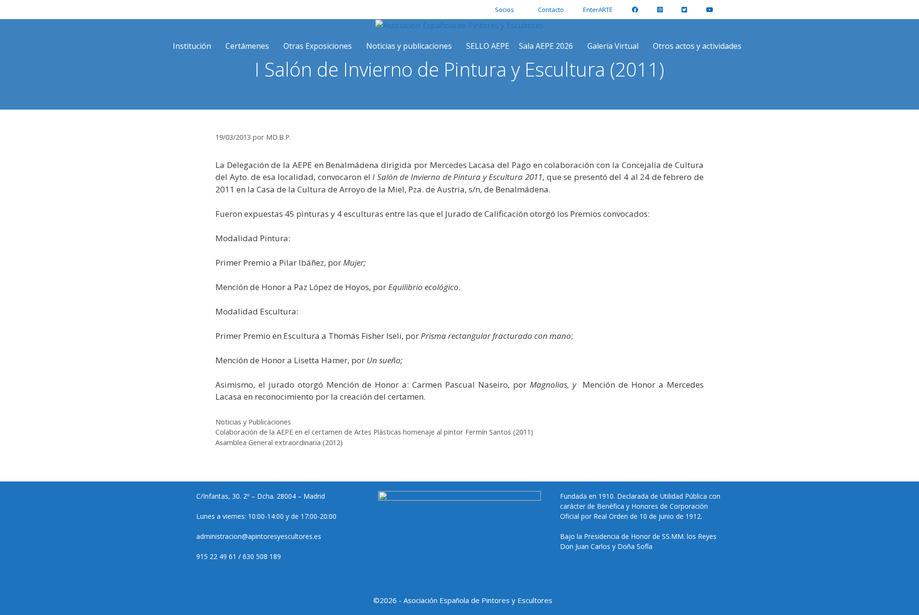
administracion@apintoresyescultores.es (258, 536)
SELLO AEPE (487, 46)
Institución (192, 46)
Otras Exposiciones (317, 46)
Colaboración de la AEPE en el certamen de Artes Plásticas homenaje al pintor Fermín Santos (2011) (374, 431)
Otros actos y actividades (697, 46)
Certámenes (247, 46)
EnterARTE (598, 9)
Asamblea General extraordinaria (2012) (279, 442)
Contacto (551, 9)
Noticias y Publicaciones (253, 421)
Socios (504, 9)
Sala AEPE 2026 (546, 46)
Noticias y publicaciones (409, 46)
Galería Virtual (613, 46)
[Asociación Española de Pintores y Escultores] (459, 25)
